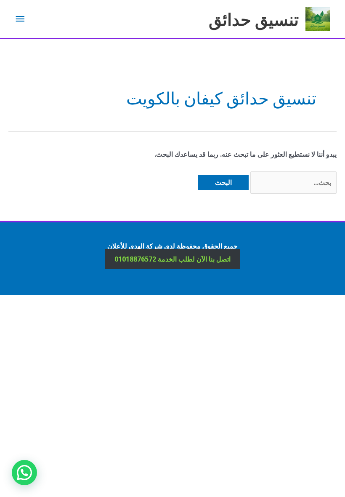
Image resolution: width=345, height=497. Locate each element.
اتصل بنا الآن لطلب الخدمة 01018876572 (172, 258)
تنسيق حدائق (254, 19)
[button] (24, 472)
